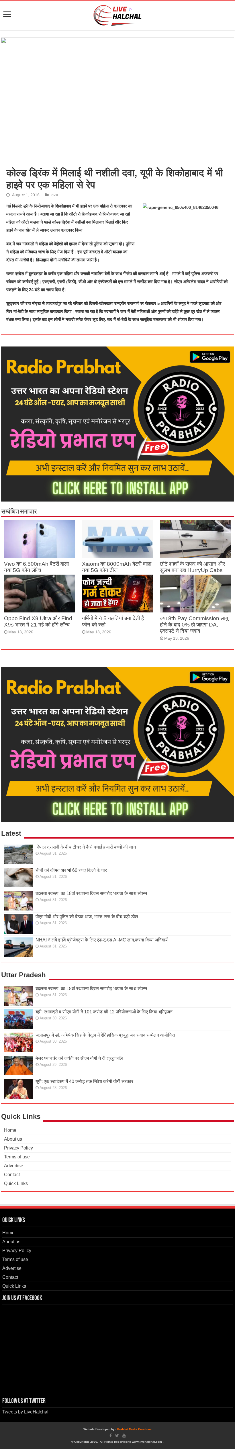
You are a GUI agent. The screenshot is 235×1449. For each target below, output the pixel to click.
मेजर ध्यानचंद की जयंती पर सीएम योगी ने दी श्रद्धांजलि (79, 1058)
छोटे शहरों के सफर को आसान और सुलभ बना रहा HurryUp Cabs (192, 567)
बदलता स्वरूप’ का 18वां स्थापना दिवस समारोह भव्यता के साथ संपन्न (91, 893)
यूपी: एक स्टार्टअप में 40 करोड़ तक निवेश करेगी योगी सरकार (84, 1081)
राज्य (54, 195)
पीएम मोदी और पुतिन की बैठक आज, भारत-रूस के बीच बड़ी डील (87, 916)
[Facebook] (110, 1435)
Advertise (13, 1165)
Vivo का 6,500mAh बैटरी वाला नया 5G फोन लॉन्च (36, 567)
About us (13, 1139)
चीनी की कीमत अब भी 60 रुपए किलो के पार (71, 870)
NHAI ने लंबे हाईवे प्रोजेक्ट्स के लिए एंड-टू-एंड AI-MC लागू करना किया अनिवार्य (102, 939)
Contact (12, 1174)
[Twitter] (117, 1435)
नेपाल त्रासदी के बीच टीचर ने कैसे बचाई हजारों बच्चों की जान (86, 847)
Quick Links (16, 1183)
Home (10, 1130)
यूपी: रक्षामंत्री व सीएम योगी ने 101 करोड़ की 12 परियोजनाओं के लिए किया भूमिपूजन (104, 1011)
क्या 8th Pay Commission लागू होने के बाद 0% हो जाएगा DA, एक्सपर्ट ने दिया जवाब (194, 624)
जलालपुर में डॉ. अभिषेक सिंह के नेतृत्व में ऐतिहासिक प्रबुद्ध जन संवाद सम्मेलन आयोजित (105, 1035)
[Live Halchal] (117, 14)
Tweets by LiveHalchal (25, 1411)
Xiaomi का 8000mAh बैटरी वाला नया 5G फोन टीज (116, 567)
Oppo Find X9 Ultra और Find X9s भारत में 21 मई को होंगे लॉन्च (38, 621)
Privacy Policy (18, 1148)
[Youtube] (124, 1435)
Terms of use (17, 1156)
